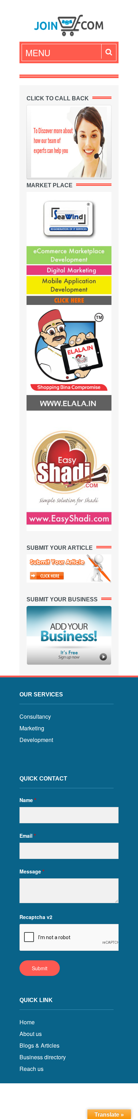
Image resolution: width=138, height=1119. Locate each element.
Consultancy (35, 716)
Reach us (31, 1069)
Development (36, 740)
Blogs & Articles (39, 1045)
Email (27, 835)
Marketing (31, 728)
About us (30, 1034)
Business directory (42, 1057)
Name (27, 799)
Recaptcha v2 (35, 916)
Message (31, 871)
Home (27, 1022)
